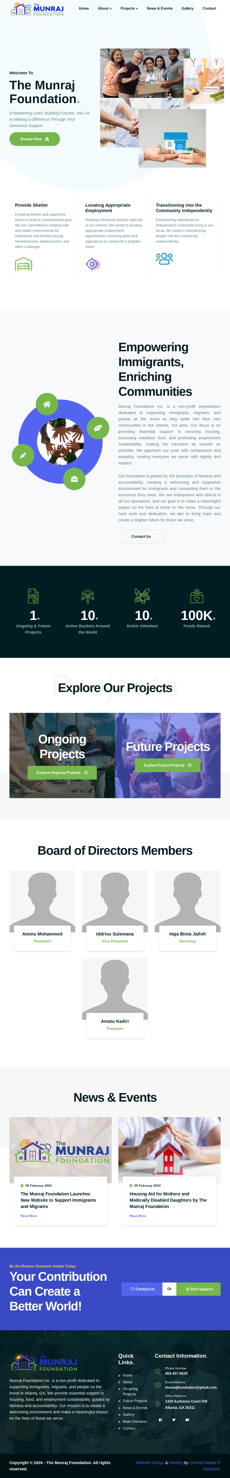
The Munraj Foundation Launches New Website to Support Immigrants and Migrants (58, 1200)
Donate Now (31, 139)
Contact (209, 8)
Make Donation (135, 1421)
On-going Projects (130, 1391)
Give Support (201, 1289)
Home (84, 8)
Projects (128, 8)
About (103, 8)
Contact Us (141, 536)
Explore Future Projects (164, 765)
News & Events (160, 8)
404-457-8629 (176, 1373)
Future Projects (135, 1401)
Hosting (176, 1462)
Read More (29, 1216)
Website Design (150, 1462)
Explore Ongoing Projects (59, 773)
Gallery (188, 8)
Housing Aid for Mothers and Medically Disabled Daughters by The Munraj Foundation (168, 1200)
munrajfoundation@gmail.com (191, 1387)
